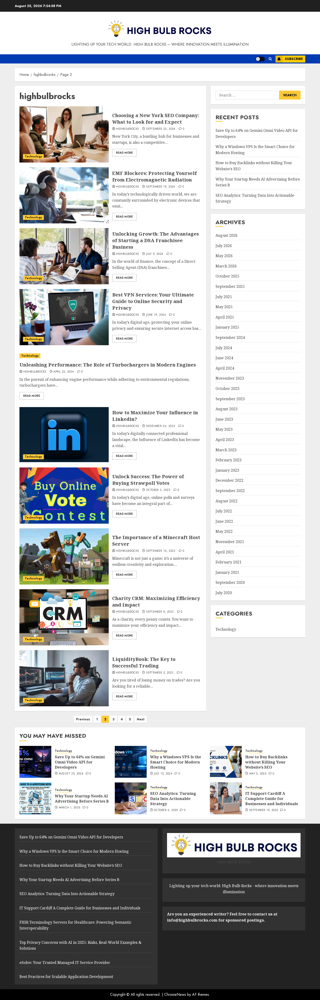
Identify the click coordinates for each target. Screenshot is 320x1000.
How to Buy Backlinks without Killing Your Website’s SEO (266, 762)
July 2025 (224, 296)
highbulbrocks (127, 129)
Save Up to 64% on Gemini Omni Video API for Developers (80, 762)
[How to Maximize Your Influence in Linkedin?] (64, 435)
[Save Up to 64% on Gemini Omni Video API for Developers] (35, 762)
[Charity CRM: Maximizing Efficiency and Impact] (64, 617)
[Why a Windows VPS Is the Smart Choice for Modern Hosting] (131, 762)
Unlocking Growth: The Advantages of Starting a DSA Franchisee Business (155, 240)
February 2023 (229, 460)
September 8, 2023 (160, 612)
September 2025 (230, 286)
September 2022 (230, 490)
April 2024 (225, 368)
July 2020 (224, 592)
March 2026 (226, 266)
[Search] (270, 58)
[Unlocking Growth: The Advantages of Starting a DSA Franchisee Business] (64, 256)
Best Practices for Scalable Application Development (66, 976)
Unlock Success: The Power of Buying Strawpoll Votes (148, 479)
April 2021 (225, 552)
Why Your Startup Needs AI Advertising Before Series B (82, 798)
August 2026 (227, 235)
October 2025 (227, 276)
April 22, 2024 (63, 372)
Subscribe (294, 58)
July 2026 (224, 245)
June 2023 (224, 419)
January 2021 (227, 572)
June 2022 (224, 521)
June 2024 (224, 357)
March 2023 (226, 449)
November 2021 (230, 541)
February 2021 (229, 562)
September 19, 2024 (160, 187)
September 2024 (230, 337)
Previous (83, 719)
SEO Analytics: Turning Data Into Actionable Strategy (173, 799)
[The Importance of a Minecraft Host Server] (64, 556)
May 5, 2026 (258, 774)
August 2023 (227, 408)
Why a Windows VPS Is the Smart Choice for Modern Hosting (175, 762)
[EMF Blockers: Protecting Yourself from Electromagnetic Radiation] (64, 195)
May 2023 (224, 429)
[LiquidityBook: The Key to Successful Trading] (64, 678)
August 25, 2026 (71, 774)
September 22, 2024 (160, 129)
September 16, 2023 (160, 551)
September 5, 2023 (159, 673)
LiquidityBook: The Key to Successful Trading (143, 662)
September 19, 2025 (263, 810)
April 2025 (225, 317)
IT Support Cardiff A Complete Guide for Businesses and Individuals (271, 799)
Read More (124, 153)
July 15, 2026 (163, 774)
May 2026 (224, 255)
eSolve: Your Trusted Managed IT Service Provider (64, 962)
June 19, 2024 (156, 315)
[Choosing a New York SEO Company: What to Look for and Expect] (64, 134)
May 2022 (224, 531)
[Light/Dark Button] (260, 59)
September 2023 (230, 398)
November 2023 (230, 378)
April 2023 (225, 439)
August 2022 (227, 501)
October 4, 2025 (166, 810)
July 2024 (224, 347)
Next (141, 719)
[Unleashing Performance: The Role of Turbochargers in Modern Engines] (110, 355)
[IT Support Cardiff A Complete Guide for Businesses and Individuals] (226, 798)
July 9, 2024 (154, 254)
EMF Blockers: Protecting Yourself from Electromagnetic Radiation (154, 176)
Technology (33, 156)
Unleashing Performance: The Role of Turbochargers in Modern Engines (107, 365)
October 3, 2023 (158, 490)
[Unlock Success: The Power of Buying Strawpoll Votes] (64, 495)
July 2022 (224, 511)
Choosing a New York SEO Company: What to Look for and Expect (155, 118)
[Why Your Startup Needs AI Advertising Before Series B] (35, 798)
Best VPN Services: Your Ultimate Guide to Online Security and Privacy (153, 301)
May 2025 (224, 306)
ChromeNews (175, 994)
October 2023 (227, 388)
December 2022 (229, 480)
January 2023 (227, 470)
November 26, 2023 (160, 426)
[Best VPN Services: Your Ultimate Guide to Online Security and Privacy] (64, 317)
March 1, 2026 (70, 808)
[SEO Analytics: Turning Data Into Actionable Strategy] (131, 798)
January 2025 (227, 327)
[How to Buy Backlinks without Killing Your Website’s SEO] (226, 762)
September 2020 (230, 582)
